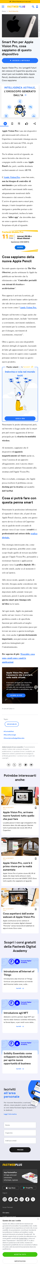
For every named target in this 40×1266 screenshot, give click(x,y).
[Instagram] (5, 1199)
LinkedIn (8, 765)
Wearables (12, 724)
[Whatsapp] (22, 1199)
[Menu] (3, 6)
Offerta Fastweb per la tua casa (21, 1)
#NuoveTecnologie (10, 735)
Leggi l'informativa (10, 1114)
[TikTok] (10, 1199)
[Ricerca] (33, 6)
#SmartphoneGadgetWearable (14, 738)
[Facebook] (27, 1199)
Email (31, 765)
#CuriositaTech (9, 731)
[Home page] (16, 7)
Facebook (20, 765)
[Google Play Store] (28, 1188)
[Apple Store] (11, 1188)
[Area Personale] (37, 6)
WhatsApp (25, 765)
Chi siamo (6, 1213)
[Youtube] (16, 1199)
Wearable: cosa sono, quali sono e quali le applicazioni (18, 658)
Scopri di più (16, 695)
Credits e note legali (9, 1217)
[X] (33, 1199)
